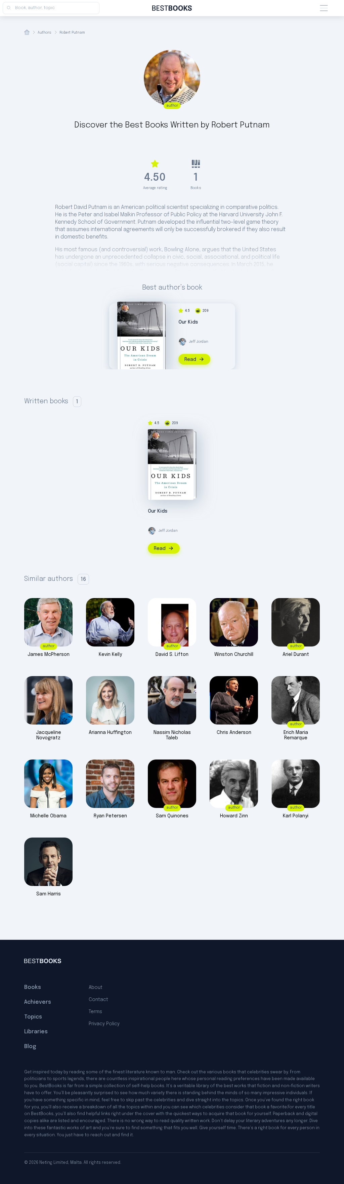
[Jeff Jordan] (182, 342)
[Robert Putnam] (125, 308)
